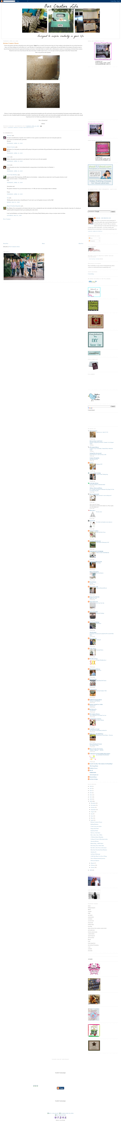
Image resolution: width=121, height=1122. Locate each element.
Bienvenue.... (93, 510)
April (92, 820)
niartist (8, 157)
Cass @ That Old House (12, 174)
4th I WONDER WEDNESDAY (102, 755)
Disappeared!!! (93, 705)
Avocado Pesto (93, 710)
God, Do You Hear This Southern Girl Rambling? (101, 763)
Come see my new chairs (96, 826)
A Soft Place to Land (94, 729)
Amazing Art (93, 852)
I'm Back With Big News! (101, 660)
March (92, 863)
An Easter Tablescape (95, 854)
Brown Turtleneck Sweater (96, 744)
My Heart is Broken (100, 720)
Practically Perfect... (100, 650)
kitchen (21, 127)
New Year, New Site (100, 603)
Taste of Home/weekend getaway (98, 858)
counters (10, 127)
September (93, 809)
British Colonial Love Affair (96, 704)
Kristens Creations (11, 147)
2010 (91, 799)
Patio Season (98, 623)
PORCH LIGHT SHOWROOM (102, 552)
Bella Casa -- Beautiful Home (96, 734)
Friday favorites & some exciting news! (104, 495)
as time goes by (93, 689)
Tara (8, 198)
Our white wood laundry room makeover (104, 522)
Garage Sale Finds (95, 828)
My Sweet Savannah (94, 494)
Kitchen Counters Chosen (11, 43)
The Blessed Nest (93, 659)
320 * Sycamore (93, 431)
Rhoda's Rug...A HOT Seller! (97, 843)
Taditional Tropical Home (96, 699)
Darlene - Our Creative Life (103, 218)
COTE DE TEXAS (94, 483)
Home (43, 243)
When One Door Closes (101, 532)
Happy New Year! (93, 598)
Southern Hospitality (94, 458)
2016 (91, 786)
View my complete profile (95, 231)
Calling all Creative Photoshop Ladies (99, 839)
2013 (91, 792)
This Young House (94, 766)
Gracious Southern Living (96, 561)
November (93, 805)
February (93, 865)
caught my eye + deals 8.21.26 (102, 432)
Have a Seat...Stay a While (96, 835)
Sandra (8, 165)
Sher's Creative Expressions (96, 749)
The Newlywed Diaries (95, 669)
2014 (91, 790)
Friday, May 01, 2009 (13, 202)
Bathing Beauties (94, 824)
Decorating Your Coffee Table (97, 845)
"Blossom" (9, 135)
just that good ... (93, 709)
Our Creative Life (94, 586)
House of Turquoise (94, 571)
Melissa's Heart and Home (96, 488)
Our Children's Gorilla (94, 745)
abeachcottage (93, 632)
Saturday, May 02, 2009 (14, 215)
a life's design (93, 648)
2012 (91, 795)
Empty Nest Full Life (94, 597)
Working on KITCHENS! (95, 701)
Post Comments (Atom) (14, 246)
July (92, 814)
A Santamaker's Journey (95, 718)
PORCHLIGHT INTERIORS (96, 551)
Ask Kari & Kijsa (94, 779)
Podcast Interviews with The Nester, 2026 (98, 454)
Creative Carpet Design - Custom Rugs (94, 258)
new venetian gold (28, 127)
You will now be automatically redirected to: (98, 730)
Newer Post (5, 243)
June (92, 816)
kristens (91, 463)
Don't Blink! (98, 562)
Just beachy (92, 520)
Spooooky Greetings (100, 613)
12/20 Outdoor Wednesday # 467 (102, 542)
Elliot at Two (98, 670)
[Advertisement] (15, 231)
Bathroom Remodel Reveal (101, 588)
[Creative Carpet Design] (103, 59)
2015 (91, 788)
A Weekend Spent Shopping (97, 837)
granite (16, 127)
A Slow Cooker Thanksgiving (102, 474)
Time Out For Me (94, 601)
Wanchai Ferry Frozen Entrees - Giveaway (104, 735)
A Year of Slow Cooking (95, 473)
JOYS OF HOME (94, 612)
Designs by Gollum (94, 531)
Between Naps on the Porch (96, 441)
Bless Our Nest (93, 638)
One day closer (99, 511)
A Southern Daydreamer (95, 541)
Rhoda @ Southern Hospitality (14, 206)
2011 (91, 797)
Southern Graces (93, 768)
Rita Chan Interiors (99, 573)
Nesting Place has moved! (95, 453)
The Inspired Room (94, 447)
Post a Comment (6, 219)
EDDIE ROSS (93, 772)
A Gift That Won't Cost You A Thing (99, 856)
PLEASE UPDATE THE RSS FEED (97, 484)
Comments (92, 241)
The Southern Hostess (95, 714)
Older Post (81, 243)
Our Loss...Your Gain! (95, 832)
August (92, 811)
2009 (91, 801)
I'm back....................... (94, 583)
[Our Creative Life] (103, 155)
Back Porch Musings (94, 622)
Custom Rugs (91, 274)
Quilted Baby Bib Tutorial (101, 680)
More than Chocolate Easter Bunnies (99, 850)
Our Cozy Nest (93, 679)
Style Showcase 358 (94, 459)
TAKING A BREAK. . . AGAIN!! (97, 750)
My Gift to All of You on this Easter (98, 847)
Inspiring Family (94, 830)
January (93, 867)
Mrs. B (91, 770)
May (92, 818)
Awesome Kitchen (95, 841)
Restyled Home (93, 777)
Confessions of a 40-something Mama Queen (100, 753)
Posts (91, 238)
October (93, 807)
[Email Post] (40, 126)
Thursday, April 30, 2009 (15, 143)
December (93, 803)
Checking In (98, 639)
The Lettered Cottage (95, 504)
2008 (91, 870)
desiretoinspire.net (94, 774)
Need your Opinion (95, 860)
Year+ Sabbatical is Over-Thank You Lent (98, 715)
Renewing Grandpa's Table (101, 690)
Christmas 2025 (99, 464)
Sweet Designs (93, 582)
